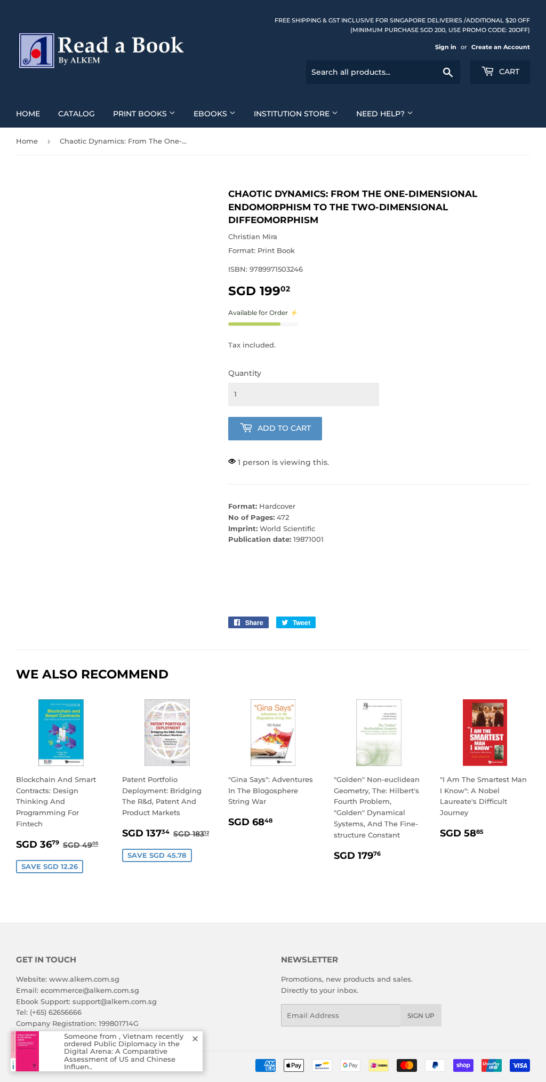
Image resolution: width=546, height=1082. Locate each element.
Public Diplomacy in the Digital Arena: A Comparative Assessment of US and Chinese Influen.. (122, 1055)
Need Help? (381, 114)
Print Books (141, 114)
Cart (508, 71)
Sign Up (421, 1016)
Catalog (76, 114)
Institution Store (293, 114)
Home (28, 114)
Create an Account (500, 47)
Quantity (244, 373)
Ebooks (211, 114)
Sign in (445, 47)
